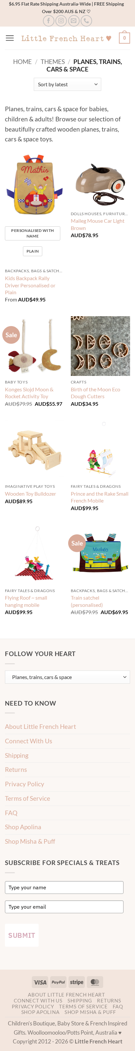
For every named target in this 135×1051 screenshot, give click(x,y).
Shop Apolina (23, 827)
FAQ (11, 812)
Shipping (17, 755)
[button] (9, 38)
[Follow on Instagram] (61, 21)
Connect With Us (28, 741)
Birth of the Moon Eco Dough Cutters (95, 392)
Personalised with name (32, 233)
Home (22, 61)
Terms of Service (27, 798)
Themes (53, 61)
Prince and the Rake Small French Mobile (99, 497)
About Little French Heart (40, 726)
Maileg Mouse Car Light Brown (98, 224)
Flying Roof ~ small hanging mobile (26, 601)
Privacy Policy (24, 784)
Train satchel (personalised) (87, 601)
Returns (16, 769)
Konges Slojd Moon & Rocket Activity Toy (29, 392)
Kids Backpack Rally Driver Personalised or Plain (30, 285)
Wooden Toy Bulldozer (30, 493)
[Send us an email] (74, 21)
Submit (21, 935)
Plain (33, 251)
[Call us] (86, 21)
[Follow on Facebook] (48, 21)
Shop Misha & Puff (30, 841)
